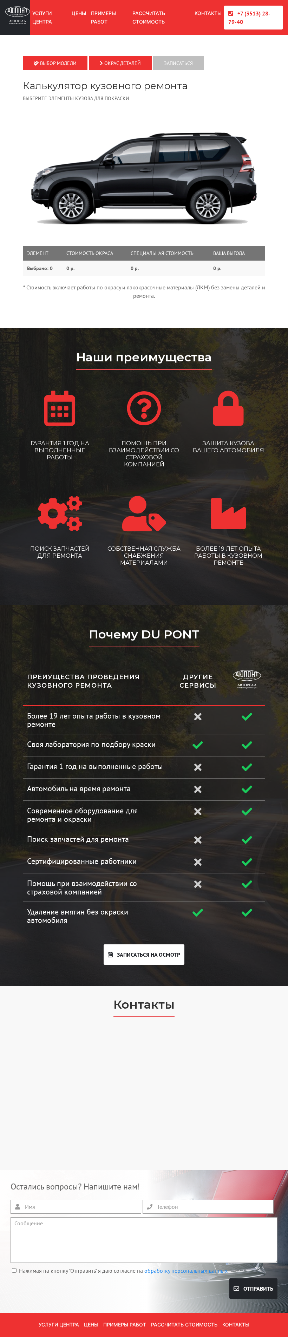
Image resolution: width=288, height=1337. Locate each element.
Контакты (208, 13)
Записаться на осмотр (148, 954)
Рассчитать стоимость (148, 17)
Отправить (257, 1288)
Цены (79, 13)
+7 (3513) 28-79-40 (249, 17)
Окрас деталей (122, 63)
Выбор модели (58, 63)
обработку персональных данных (186, 1270)
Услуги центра (42, 17)
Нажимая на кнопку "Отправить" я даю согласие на (123, 1270)
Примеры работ (103, 17)
